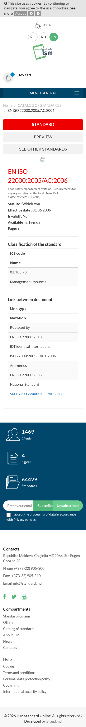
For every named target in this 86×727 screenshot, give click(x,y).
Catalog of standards (39, 105)
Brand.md (54, 721)
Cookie (9, 666)
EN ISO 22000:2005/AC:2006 (38, 176)
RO (32, 37)
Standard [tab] (43, 124)
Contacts (10, 647)
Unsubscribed (68, 505)
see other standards (43, 148)
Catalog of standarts (18, 628)
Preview (43, 136)
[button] (18, 77)
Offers (8, 622)
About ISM (11, 635)
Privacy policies (25, 519)
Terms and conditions (19, 672)
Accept (20, 13)
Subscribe (45, 505)
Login (47, 25)
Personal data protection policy (26, 679)
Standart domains (16, 616)
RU (43, 37)
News (7, 641)
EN (53, 37)
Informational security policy (25, 691)
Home (8, 105)
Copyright (11, 685)
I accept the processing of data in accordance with (41, 516)
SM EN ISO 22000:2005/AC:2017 (36, 393)
